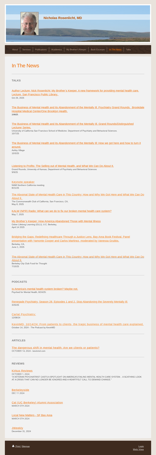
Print (18, 446)
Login (141, 446)
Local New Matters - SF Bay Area (32, 415)
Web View (138, 449)
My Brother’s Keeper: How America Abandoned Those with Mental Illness (56, 221)
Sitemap (26, 446)
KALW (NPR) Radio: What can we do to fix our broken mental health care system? (62, 211)
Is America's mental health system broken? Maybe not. (45, 288)
